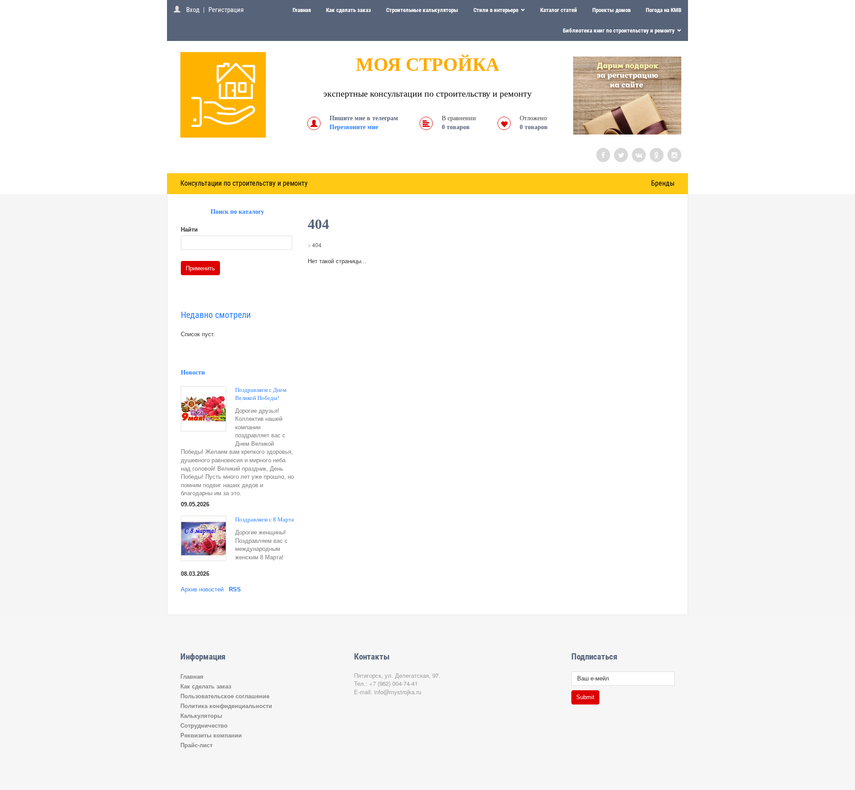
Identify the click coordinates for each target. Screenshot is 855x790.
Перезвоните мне (354, 127)
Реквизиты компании (211, 735)
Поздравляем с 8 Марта (264, 519)
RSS (235, 589)
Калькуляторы (201, 715)
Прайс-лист (196, 745)
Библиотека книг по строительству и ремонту (619, 30)
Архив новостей (202, 589)
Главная (302, 10)
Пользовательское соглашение (224, 696)
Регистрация (226, 10)
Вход (193, 10)
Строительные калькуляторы (422, 10)
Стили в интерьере (496, 10)
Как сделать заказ (348, 10)
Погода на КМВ (663, 10)
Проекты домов (611, 10)
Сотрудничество (204, 725)
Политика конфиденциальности (226, 705)
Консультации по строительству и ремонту (244, 183)
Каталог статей (558, 10)
